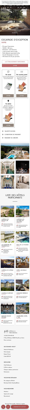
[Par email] (8, 72)
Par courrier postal (21, 74)
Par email (8, 74)
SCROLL (15, 33)
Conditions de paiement (13, 134)
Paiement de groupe (11, 138)
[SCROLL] (15, 30)
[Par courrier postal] (22, 72)
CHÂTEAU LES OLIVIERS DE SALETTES (20, 220)
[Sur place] (8, 101)
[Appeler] (3, 407)
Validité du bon (10, 131)
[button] (15, 131)
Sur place (8, 104)
